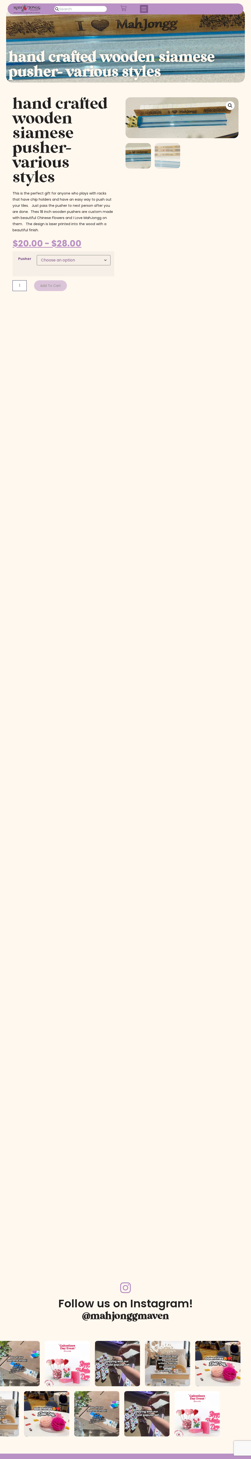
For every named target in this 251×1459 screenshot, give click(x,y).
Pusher (24, 258)
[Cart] (123, 8)
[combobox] (80, 9)
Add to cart (50, 285)
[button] (144, 9)
